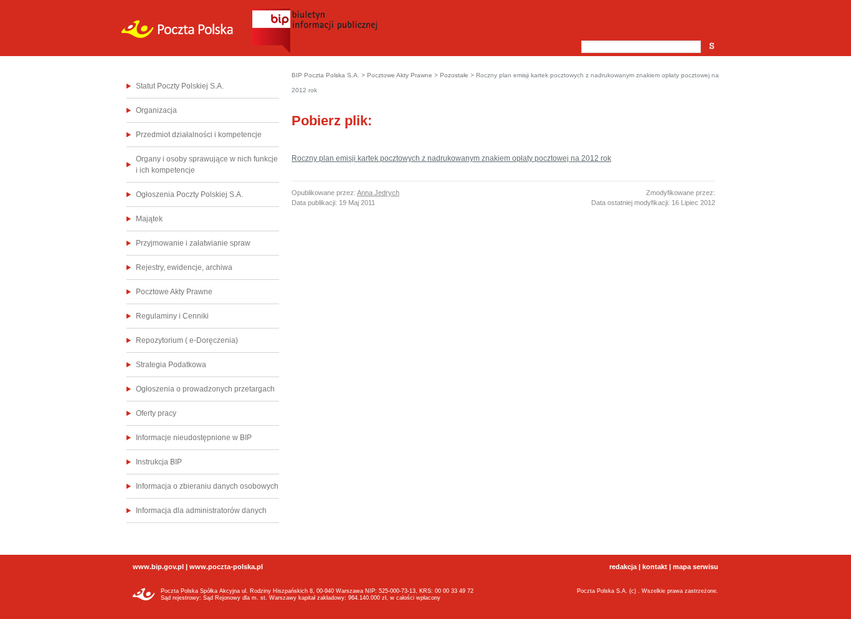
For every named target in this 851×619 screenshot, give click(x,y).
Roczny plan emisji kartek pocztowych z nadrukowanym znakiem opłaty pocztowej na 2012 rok (451, 158)
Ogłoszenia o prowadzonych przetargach (205, 389)
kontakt (654, 566)
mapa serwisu (695, 566)
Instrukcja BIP (159, 462)
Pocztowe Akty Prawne (174, 291)
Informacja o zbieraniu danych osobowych (207, 486)
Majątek (149, 218)
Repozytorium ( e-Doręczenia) (187, 340)
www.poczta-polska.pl (226, 566)
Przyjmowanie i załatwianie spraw (193, 243)
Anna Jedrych (378, 192)
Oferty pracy (156, 413)
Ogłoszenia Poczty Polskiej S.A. (189, 194)
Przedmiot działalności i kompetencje (199, 134)
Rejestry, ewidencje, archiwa (184, 267)
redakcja (623, 566)
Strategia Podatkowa (171, 364)
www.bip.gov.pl (158, 566)
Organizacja (156, 110)
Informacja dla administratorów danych (201, 510)
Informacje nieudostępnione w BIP (194, 437)
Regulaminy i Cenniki (172, 316)
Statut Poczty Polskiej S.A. (180, 86)
